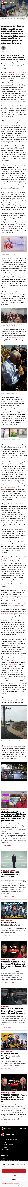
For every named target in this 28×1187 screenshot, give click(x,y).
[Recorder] (8, 2)
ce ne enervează (6, 920)
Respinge (14, 1175)
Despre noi (4, 1156)
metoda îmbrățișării (7, 614)
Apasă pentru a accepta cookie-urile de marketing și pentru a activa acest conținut (14, 771)
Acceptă (14, 1171)
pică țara (19, 186)
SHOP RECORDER (5, 1149)
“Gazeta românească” (11, 664)
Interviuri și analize (8, 870)
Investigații (5, 810)
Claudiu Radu (7, 935)
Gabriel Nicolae (7, 1027)
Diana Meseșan (7, 845)
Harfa (3, 23)
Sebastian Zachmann (9, 896)
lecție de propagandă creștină (17, 72)
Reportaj (4, 1147)
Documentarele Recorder (9, 1139)
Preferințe (14, 1179)
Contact (3, 1158)
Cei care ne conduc (7, 1144)
